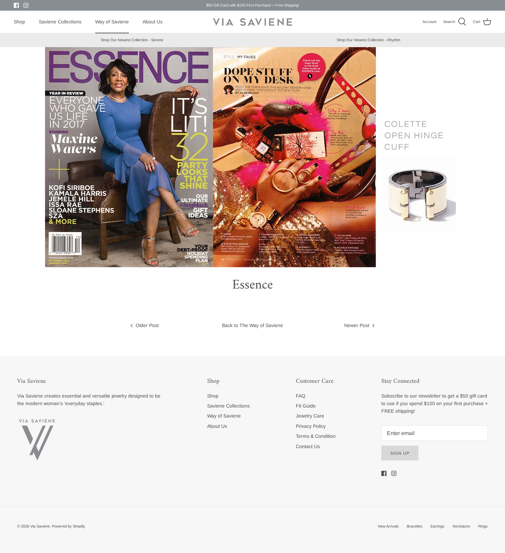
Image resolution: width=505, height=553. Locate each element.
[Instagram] (26, 5)
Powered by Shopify (68, 526)
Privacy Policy (311, 426)
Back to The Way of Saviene (252, 325)
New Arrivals (388, 526)
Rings (483, 526)
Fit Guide (306, 406)
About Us (152, 21)
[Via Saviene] (252, 22)
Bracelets (415, 526)
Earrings (437, 526)
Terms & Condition (316, 436)
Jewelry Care (310, 416)
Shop (19, 21)
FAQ (300, 396)
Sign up (399, 453)
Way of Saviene (112, 21)
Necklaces (461, 526)
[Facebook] (16, 5)
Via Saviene (40, 526)
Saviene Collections (60, 21)
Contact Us (308, 446)
